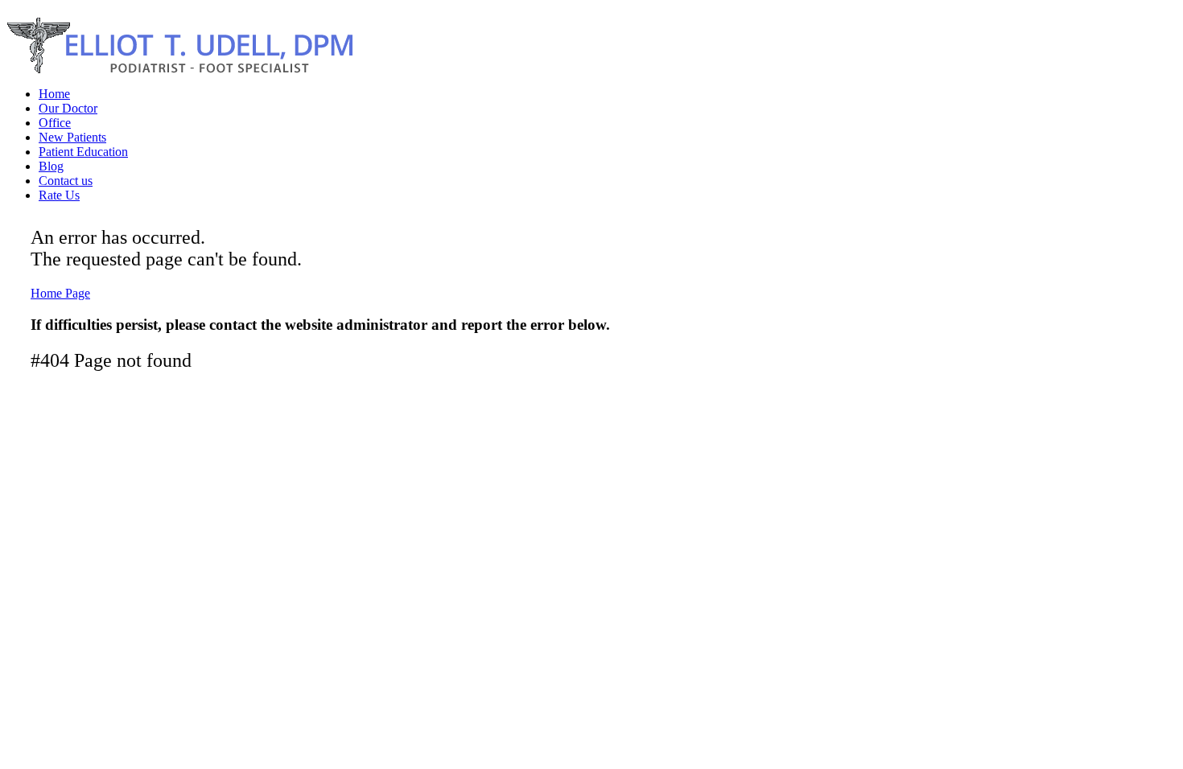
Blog (51, 166)
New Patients (72, 137)
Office (55, 123)
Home (54, 94)
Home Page (60, 293)
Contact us (66, 180)
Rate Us (59, 195)
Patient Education (83, 151)
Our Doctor (68, 108)
